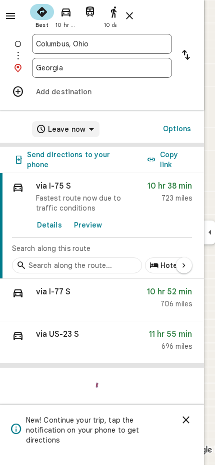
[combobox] (102, 44)
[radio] (42, 15)
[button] (102, 300)
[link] (102, 226)
